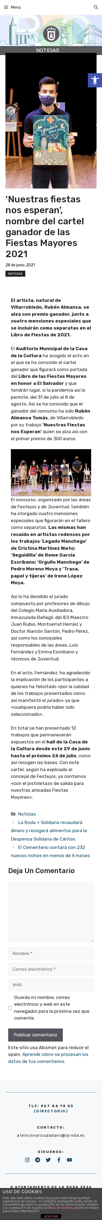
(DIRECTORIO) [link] (51, 1111)
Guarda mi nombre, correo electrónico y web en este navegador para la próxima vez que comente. (51, 1008)
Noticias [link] (15, 274)
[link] (95, 80)
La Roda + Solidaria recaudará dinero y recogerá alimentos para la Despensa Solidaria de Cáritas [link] (49, 831)
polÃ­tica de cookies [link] (58, 1208)
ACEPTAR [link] (51, 1216)
